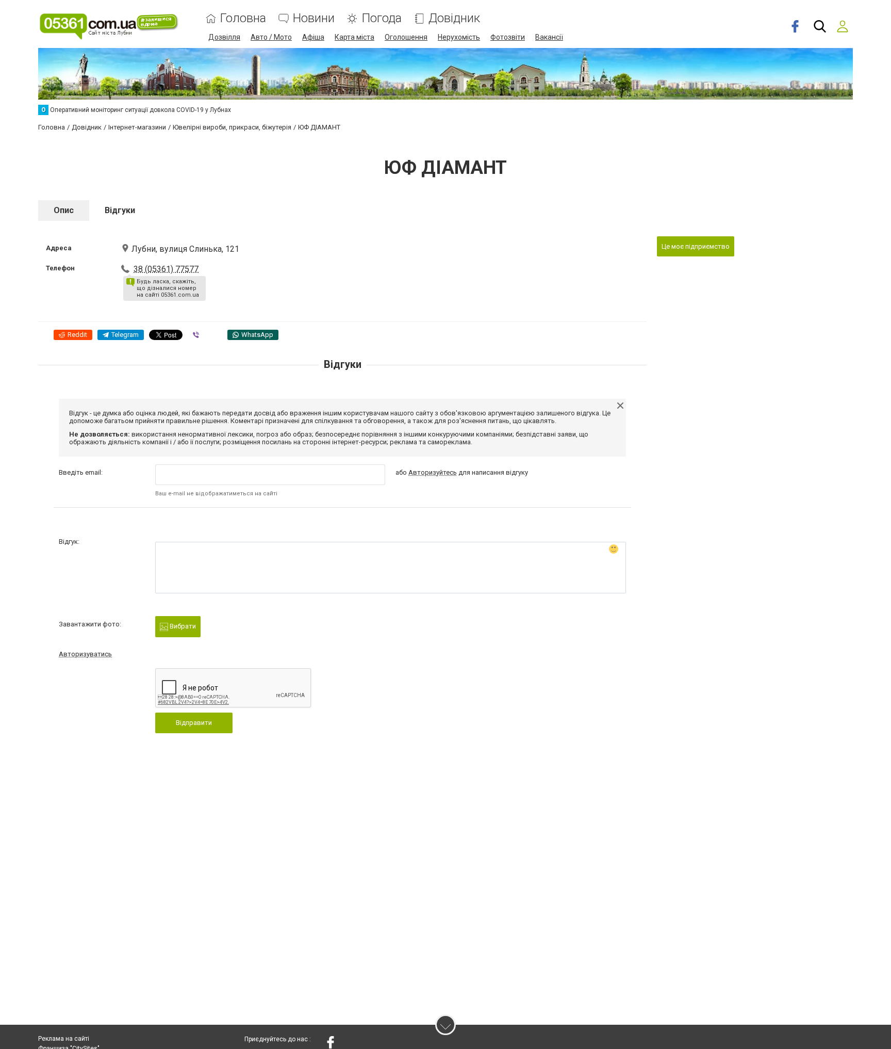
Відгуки (120, 210)
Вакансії (549, 37)
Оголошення (406, 37)
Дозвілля (224, 37)
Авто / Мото (271, 37)
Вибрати (182, 626)
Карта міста (354, 37)
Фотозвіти (507, 37)
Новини (314, 18)
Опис (64, 210)
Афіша (313, 37)
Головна (243, 18)
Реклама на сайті (63, 1038)
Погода (381, 18)
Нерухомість (459, 37)
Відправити (194, 723)
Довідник (454, 18)
